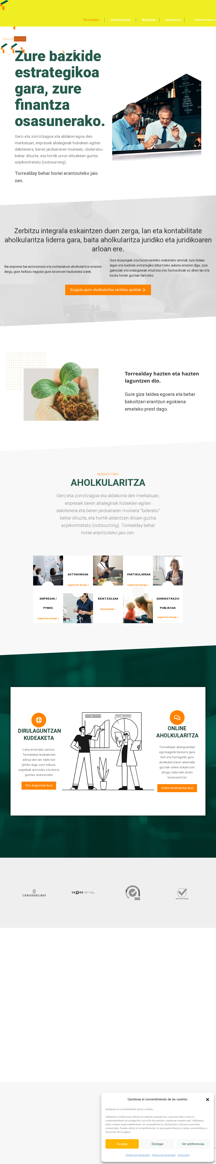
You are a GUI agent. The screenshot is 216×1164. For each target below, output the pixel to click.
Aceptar (122, 1144)
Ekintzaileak (108, 598)
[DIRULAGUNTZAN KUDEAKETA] (38, 720)
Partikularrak (139, 574)
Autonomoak (78, 574)
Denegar (157, 1144)
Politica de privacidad (138, 1155)
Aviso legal (183, 1155)
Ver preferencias (193, 1144)
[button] (207, 1099)
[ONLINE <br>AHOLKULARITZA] (177, 717)
